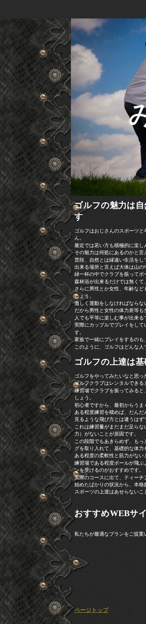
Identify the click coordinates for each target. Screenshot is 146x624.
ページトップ (91, 610)
